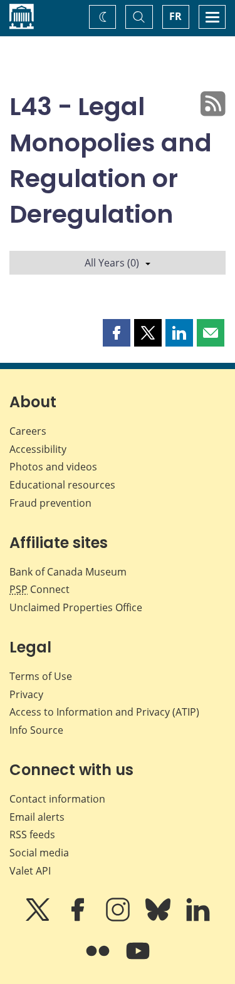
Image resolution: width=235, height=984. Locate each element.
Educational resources (62, 485)
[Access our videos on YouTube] (138, 959)
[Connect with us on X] (39, 918)
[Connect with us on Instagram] (119, 918)
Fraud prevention (50, 503)
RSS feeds (32, 834)
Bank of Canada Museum (68, 572)
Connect (39, 589)
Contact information (57, 799)
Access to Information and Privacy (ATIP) (104, 712)
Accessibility (37, 449)
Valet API (30, 871)
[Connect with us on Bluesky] (159, 918)
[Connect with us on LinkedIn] (198, 918)
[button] (116, 333)
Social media (39, 853)
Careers (27, 431)
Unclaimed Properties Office (75, 607)
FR (175, 16)
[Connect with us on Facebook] (79, 918)
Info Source (36, 730)
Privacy (26, 694)
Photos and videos (53, 467)
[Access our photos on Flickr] (99, 959)
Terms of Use (40, 676)
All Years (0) (112, 263)
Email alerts (37, 817)
